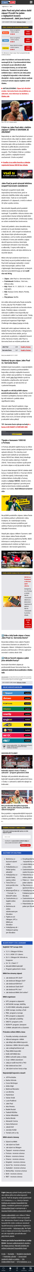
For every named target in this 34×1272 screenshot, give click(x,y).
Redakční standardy (24, 1254)
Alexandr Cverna (12, 1121)
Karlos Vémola (11, 1080)
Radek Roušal (11, 1109)
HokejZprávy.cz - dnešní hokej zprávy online (12, 877)
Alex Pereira (10, 1106)
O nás (3, 1254)
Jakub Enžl (10, 1127)
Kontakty (11, 1254)
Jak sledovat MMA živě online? (17, 992)
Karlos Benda (10, 1118)
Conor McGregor (12, 1083)
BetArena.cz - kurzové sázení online (11, 861)
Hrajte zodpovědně (4, 676)
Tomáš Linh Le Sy (12, 1133)
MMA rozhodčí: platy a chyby (16, 1057)
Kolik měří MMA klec (13, 1054)
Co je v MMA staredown (14, 1060)
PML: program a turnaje (14, 1013)
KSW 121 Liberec (17, 954)
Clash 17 (15, 963)
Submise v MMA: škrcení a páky (17, 1045)
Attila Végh (10, 1086)
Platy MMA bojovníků (13, 1051)
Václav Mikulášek (12, 1115)
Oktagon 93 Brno (17, 951)
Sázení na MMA (11, 1142)
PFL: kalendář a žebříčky (14, 1019)
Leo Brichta (10, 1092)
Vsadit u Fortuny (26, 347)
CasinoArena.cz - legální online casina (12, 901)
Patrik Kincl (10, 1095)
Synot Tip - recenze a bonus (16, 1165)
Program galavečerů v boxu (15, 969)
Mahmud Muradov (12, 1089)
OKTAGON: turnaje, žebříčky (16, 1004)
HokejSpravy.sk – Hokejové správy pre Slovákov (12, 930)
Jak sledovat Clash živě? (14, 987)
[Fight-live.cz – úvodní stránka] (8, 2)
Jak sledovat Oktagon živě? (15, 981)
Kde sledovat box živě (13, 1066)
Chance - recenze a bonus (15, 1159)
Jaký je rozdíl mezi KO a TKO (16, 1063)
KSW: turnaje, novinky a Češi (16, 1010)
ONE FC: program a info (14, 1022)
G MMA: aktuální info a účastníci (17, 1028)
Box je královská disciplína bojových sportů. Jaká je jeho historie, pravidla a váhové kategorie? (15, 808)
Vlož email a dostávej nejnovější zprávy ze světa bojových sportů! (15, 831)
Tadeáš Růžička (11, 1112)
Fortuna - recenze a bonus (15, 1153)
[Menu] (31, 2)
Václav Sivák (10, 1098)
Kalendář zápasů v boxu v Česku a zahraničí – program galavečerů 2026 (15, 772)
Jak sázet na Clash (12, 1145)
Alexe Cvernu (17, 323)
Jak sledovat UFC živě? (14, 978)
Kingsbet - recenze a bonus (15, 1162)
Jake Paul (13, 377)
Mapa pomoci (9, 1246)
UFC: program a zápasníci (15, 1001)
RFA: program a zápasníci (15, 1016)
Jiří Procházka (11, 1077)
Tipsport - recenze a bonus (15, 1150)
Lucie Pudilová (11, 1101)
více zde (20, 679)
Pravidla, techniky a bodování (16, 1036)
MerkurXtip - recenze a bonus (16, 1171)
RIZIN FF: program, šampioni (16, 1025)
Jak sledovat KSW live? (14, 984)
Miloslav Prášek (21, 22)
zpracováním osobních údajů (19, 841)
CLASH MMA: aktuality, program (17, 1007)
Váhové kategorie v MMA (15, 1039)
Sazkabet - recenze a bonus (16, 1168)
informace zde (19, 1228)
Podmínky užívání (9, 1256)
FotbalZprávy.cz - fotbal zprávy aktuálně (12, 869)
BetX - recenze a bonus (14, 1174)
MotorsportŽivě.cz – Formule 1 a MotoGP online (12, 893)
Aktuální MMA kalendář (14, 966)
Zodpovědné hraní (8, 1208)
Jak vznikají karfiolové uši (15, 1048)
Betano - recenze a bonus (15, 1156)
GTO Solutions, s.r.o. (24, 1262)
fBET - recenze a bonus (14, 1177)
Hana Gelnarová (11, 1124)
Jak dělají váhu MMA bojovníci (17, 1042)
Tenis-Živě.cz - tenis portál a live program (12, 885)
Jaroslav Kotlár (11, 1130)
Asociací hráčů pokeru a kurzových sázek (16, 1211)
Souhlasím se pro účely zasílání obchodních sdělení (17, 841)
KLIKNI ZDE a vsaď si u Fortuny (28, 623)
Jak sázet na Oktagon (13, 1147)
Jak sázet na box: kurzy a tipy (16, 1069)
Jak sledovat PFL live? (14, 989)
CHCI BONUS (28, 33)
